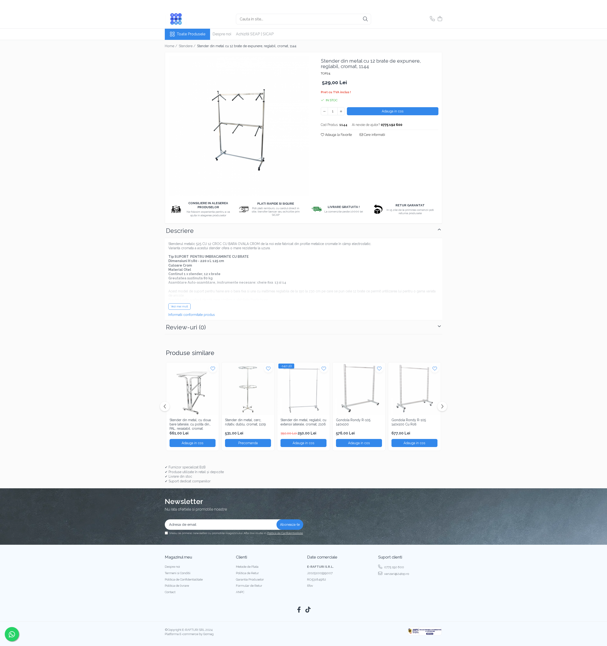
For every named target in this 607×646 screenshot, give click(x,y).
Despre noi (221, 34)
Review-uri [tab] (186, 327)
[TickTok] (308, 610)
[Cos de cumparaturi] (439, 19)
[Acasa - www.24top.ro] (188, 19)
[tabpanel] (239, 126)
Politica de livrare (177, 585)
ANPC (240, 592)
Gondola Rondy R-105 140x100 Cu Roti (408, 422)
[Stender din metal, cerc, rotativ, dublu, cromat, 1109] (248, 388)
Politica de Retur (247, 573)
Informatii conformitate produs (191, 315)
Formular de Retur (249, 585)
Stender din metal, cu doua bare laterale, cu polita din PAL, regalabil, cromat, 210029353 (190, 424)
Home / (171, 46)
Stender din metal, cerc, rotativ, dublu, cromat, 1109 (245, 422)
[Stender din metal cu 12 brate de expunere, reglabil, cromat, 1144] (239, 126)
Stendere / (187, 46)
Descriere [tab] (180, 230)
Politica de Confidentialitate (285, 533)
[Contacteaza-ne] (432, 19)
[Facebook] (299, 610)
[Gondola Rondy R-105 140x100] (359, 388)
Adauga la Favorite (338, 135)
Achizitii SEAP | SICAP (255, 34)
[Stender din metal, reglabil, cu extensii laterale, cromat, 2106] (303, 388)
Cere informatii (374, 135)
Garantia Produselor (250, 579)
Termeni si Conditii (177, 573)
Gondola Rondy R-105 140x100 (353, 422)
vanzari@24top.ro (396, 574)
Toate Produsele (191, 34)
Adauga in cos (393, 111)
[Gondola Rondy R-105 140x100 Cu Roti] (414, 388)
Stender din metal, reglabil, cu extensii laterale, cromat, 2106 (303, 422)
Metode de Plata (247, 566)
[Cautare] (365, 19)
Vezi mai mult (179, 306)
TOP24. (326, 73)
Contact (170, 592)
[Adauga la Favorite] (213, 368)
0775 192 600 (393, 567)
